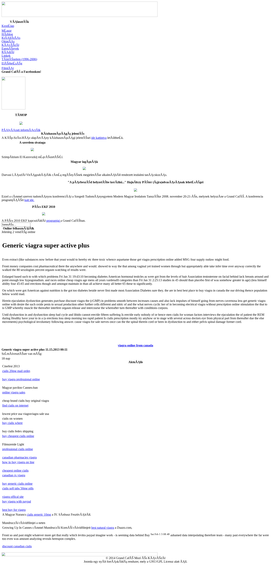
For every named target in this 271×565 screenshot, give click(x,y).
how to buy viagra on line (18, 462)
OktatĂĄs (8, 41)
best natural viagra (102, 527)
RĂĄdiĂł (8, 52)
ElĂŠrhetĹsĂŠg (12, 63)
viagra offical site (13, 496)
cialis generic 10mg (39, 514)
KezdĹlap (8, 26)
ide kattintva (99, 137)
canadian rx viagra (13, 475)
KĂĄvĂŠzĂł (10, 45)
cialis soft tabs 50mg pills (18, 488)
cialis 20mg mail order (16, 371)
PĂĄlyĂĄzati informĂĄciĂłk (21, 130)
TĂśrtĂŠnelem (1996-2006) (19, 59)
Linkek (6, 55)
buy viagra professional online (21, 379)
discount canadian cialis (17, 546)
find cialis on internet (15, 405)
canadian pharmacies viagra (19, 457)
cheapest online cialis (15, 470)
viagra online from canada (135, 345)
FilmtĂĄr (8, 68)
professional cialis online (17, 449)
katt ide (29, 200)
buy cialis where (12, 423)
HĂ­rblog (7, 34)
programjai (53, 220)
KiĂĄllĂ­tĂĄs (11, 37)
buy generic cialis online (17, 483)
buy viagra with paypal (16, 501)
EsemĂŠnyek (10, 48)
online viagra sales (13, 392)
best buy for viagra (14, 509)
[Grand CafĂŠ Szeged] (13, 108)
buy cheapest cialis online (18, 436)
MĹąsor (7, 30)
